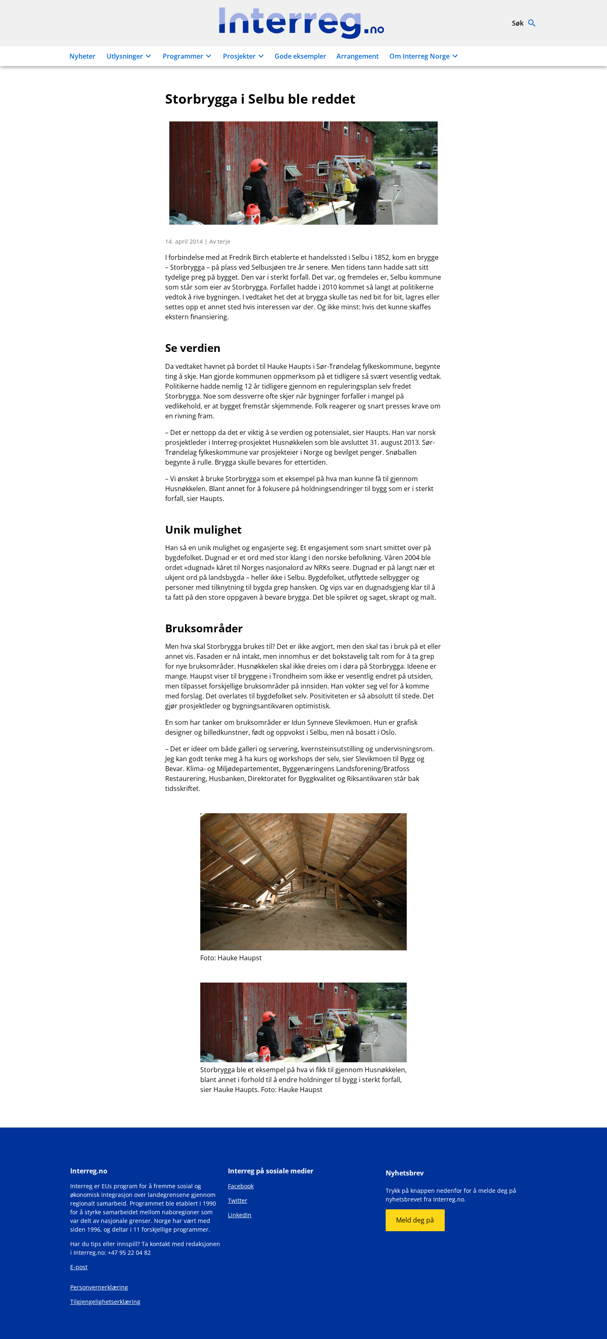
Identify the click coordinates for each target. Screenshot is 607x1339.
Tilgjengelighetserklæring (105, 1302)
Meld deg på (415, 1220)
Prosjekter (239, 56)
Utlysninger (125, 56)
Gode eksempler (300, 56)
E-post (79, 1267)
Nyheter (82, 56)
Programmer (183, 56)
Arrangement (358, 56)
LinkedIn (239, 1215)
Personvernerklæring (99, 1287)
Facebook (241, 1186)
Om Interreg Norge (419, 56)
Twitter (237, 1200)
